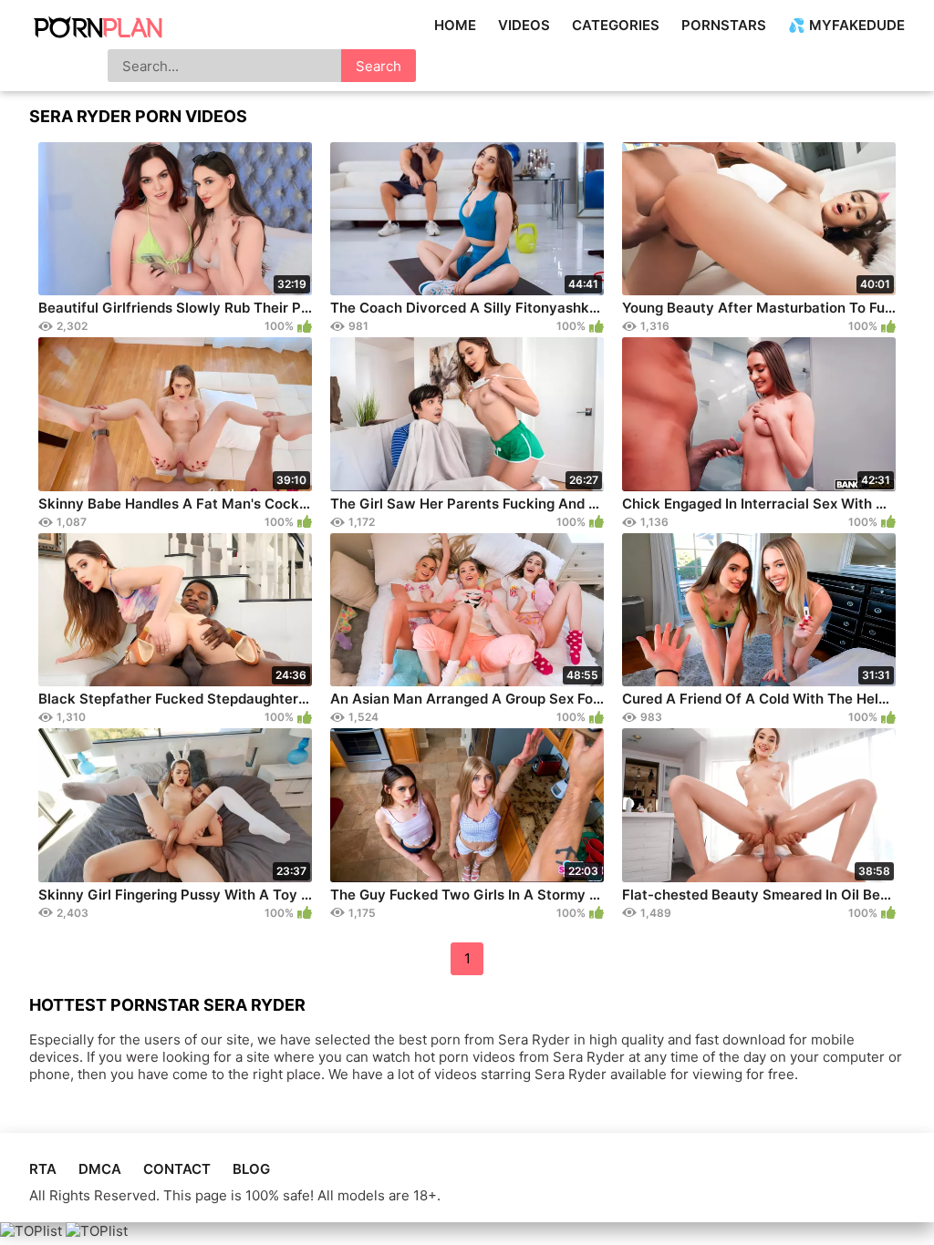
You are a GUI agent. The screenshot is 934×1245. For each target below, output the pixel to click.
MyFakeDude (857, 25)
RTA (43, 1169)
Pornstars (723, 25)
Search (378, 66)
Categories (615, 25)
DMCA (99, 1169)
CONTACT (177, 1169)
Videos (524, 25)
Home (455, 25)
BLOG (251, 1169)
